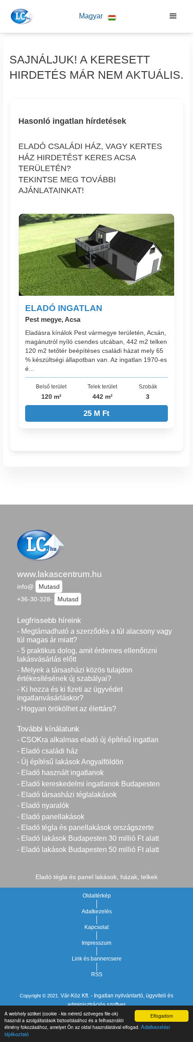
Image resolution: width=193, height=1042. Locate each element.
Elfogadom (161, 1015)
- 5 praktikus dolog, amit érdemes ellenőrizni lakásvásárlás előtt (87, 655)
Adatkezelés (97, 911)
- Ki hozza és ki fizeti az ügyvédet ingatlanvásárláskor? (70, 694)
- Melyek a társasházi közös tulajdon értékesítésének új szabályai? (74, 674)
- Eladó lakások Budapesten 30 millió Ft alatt (88, 838)
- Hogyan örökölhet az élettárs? (66, 709)
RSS (96, 974)
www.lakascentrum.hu (59, 574)
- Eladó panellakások (50, 817)
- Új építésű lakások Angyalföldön (70, 762)
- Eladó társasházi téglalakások (67, 794)
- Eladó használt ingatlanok (60, 772)
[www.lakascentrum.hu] (20, 16)
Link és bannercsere (97, 959)
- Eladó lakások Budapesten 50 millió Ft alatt (88, 849)
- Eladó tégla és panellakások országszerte (85, 827)
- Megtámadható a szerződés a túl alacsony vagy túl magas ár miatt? (94, 635)
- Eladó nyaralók (43, 805)
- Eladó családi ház (47, 751)
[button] (97, 16)
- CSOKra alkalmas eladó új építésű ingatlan (87, 740)
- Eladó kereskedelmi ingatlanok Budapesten (88, 784)
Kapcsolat (96, 927)
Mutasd (49, 586)
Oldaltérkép (97, 896)
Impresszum (96, 943)
